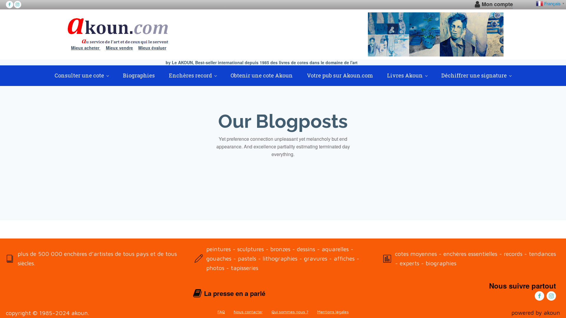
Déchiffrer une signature (474, 75)
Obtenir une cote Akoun (262, 75)
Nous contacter (248, 311)
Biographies (139, 75)
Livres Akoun (405, 75)
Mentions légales (333, 311)
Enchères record (190, 75)
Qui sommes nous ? (290, 311)
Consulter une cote (79, 75)
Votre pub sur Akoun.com (340, 75)
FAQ (221, 311)
